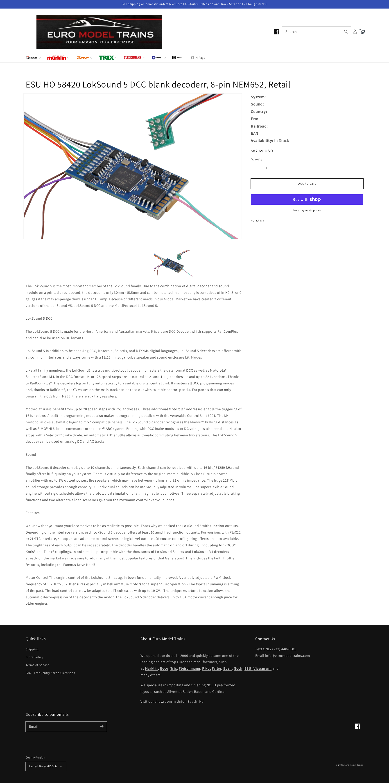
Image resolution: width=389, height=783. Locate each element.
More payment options (307, 210)
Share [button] (260, 221)
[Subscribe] (102, 726)
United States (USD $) (43, 766)
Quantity (256, 159)
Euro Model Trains (353, 764)
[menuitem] (33, 57)
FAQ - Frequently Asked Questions (50, 673)
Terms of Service (37, 665)
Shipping (32, 649)
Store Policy (34, 657)
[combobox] (316, 32)
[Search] (346, 32)
